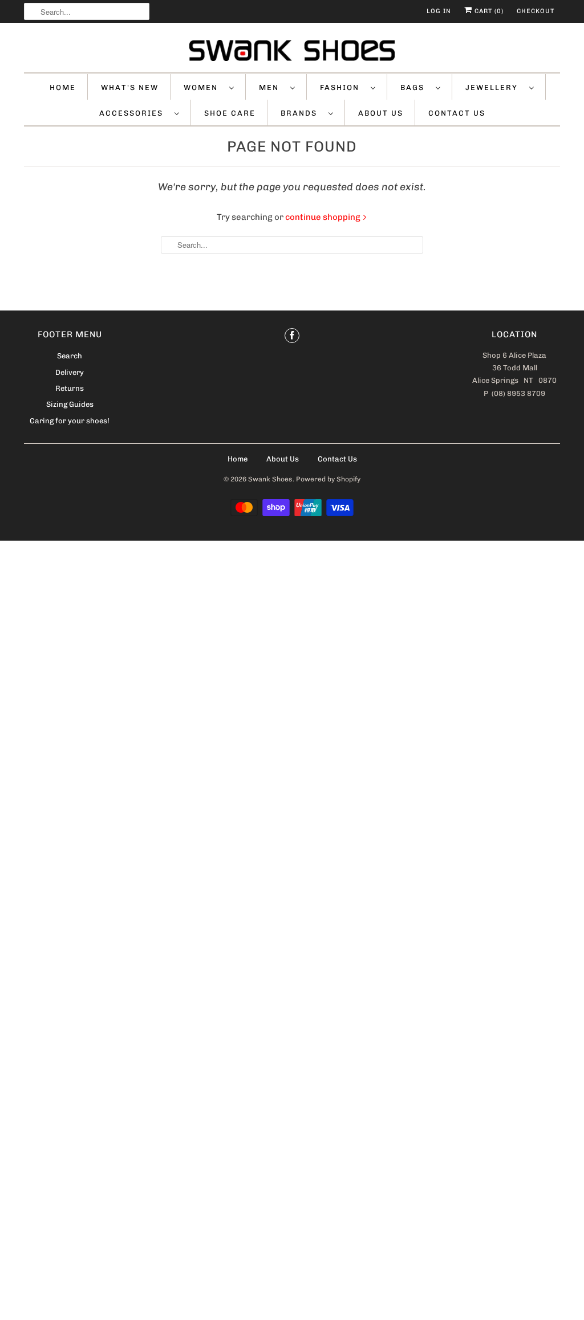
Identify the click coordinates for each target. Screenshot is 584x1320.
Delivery (69, 372)
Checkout (535, 11)
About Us (380, 113)
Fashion (342, 87)
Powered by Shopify (328, 479)
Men (272, 87)
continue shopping (323, 217)
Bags (415, 87)
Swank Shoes (270, 479)
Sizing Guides (70, 404)
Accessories (134, 113)
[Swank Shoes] (292, 50)
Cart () (488, 11)
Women (204, 87)
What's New (130, 87)
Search (69, 356)
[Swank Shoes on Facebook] (292, 335)
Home (63, 87)
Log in (439, 11)
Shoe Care (230, 113)
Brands (302, 113)
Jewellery (494, 87)
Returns (69, 388)
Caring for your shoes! (70, 420)
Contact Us (456, 113)
